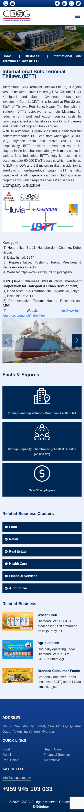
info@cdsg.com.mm (16, 777)
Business (32, 56)
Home (7, 56)
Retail (13, 539)
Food (13, 527)
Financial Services (23, 576)
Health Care (18, 563)
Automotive (18, 588)
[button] (77, 340)
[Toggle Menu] (77, 16)
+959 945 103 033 (27, 788)
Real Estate (18, 551)
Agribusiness (48, 643)
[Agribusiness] (17, 649)
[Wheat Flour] (17, 621)
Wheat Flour (47, 615)
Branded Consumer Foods (59, 671)
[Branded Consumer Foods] (17, 675)
